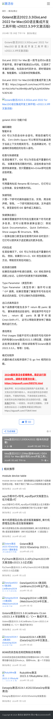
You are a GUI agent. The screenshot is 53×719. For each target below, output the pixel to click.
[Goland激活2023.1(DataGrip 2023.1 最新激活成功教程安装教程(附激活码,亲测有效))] (10, 547)
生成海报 (10, 431)
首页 (4, 11)
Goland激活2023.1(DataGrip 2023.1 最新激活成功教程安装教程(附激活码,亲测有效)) (35, 545)
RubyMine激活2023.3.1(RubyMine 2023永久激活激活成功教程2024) (35, 674)
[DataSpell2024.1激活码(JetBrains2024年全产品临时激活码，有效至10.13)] (10, 586)
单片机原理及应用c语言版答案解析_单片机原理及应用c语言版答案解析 (26, 522)
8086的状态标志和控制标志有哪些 (21, 652)
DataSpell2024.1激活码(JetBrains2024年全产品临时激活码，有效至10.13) (35, 584)
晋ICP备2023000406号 (41, 715)
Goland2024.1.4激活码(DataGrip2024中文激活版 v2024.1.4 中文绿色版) (35, 639)
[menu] (48, 3)
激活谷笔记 (32, 33)
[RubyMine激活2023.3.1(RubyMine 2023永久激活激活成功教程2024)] (10, 676)
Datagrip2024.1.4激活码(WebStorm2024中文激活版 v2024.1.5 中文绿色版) (34, 600)
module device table (14, 475)
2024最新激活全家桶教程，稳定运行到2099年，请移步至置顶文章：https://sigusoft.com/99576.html (25, 379)
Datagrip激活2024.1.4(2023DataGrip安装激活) (26, 689)
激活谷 (20, 715)
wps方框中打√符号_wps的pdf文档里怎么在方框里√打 (25, 498)
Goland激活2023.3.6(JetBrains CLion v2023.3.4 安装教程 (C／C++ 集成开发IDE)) (24, 615)
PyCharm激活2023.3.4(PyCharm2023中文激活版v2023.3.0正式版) (25, 561)
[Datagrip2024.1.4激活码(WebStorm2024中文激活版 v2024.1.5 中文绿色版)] (10, 601)
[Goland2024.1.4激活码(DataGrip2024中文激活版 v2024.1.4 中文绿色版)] (10, 640)
